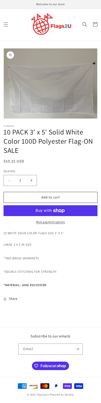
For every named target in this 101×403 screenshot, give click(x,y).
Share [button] (13, 298)
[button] (6, 24)
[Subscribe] (77, 349)
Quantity (9, 171)
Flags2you (43, 394)
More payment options (50, 222)
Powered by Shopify (62, 394)
